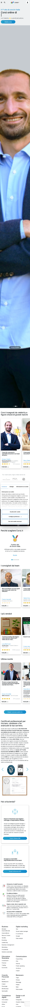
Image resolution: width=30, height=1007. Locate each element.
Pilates (17, 984)
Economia (4, 967)
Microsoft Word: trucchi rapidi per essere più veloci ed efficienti (11, 590)
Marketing (4, 947)
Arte (17, 1004)
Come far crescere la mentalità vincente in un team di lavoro (11, 454)
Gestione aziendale (7, 952)
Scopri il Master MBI (15, 838)
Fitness (18, 980)
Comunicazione (21, 956)
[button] (1, 2)
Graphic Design (20, 1002)
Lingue (18, 970)
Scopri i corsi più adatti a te (15, 712)
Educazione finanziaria (6, 957)
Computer (4, 1002)
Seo (17, 929)
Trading (4, 965)
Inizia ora (8, 22)
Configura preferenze (14, 516)
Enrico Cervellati (6, 694)
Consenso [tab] (4, 486)
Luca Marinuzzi (6, 644)
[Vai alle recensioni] (6, 464)
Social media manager (22, 931)
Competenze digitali (6, 996)
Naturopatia (19, 989)
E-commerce (19, 933)
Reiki (17, 987)
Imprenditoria (5, 933)
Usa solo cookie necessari (15, 521)
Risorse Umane (6, 935)
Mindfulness (5, 988)
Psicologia (4, 986)
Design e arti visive (20, 996)
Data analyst (19, 938)
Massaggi (18, 982)
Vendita (4, 938)
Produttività (5, 949)
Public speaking (20, 966)
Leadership (5, 942)
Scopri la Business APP (15, 871)
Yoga (17, 977)
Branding (4, 940)
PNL (17, 961)
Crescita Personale (5, 976)
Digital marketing (22, 927)
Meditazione (5, 981)
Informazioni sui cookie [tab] (22, 486)
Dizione (18, 963)
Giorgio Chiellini (6, 459)
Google (18, 936)
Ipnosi (3, 979)
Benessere (19, 975)
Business (5, 927)
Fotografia (18, 999)
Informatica (5, 999)
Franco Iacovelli (6, 599)
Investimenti (5, 960)
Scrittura (18, 968)
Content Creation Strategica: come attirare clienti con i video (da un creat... (10, 638)
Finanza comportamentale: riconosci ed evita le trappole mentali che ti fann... (10, 683)
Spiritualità (4, 991)
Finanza (4, 963)
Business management (8, 945)
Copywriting (19, 959)
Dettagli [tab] (12, 486)
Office (3, 1004)
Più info (15, 555)
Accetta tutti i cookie (15, 511)
